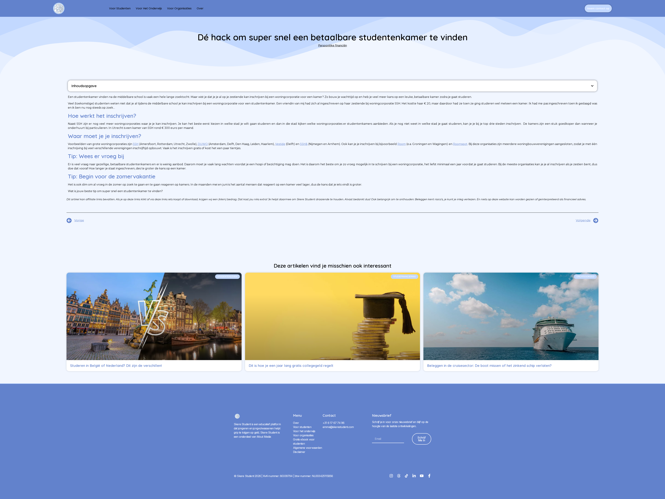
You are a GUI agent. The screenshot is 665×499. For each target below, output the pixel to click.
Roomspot (460, 144)
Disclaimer (299, 452)
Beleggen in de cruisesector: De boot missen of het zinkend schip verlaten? (489, 365)
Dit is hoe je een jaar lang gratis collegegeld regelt (291, 365)
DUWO (203, 144)
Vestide (280, 144)
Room (401, 144)
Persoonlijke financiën (332, 45)
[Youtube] (422, 476)
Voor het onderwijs (149, 8)
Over (200, 8)
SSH (136, 144)
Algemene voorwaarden (307, 447)
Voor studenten (120, 8)
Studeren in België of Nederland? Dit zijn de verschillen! (116, 365)
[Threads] (399, 476)
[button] (592, 86)
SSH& (304, 144)
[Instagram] (391, 476)
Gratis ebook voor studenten (303, 441)
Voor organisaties (179, 8)
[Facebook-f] (429, 476)
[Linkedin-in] (414, 476)
